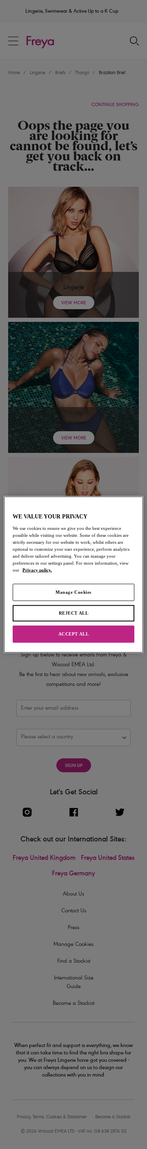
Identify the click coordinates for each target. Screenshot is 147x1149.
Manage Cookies (73, 592)
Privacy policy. (37, 570)
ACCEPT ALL (73, 633)
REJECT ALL (74, 613)
